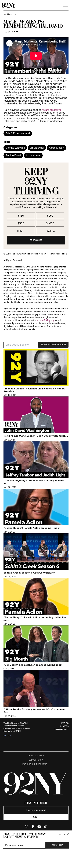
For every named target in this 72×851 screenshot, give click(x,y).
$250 (50, 215)
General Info (35, 756)
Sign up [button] (36, 817)
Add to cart (36, 240)
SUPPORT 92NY (61, 729)
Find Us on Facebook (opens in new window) (33, 826)
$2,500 (21, 231)
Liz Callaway (37, 147)
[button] (36, 14)
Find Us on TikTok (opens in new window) (45, 826)
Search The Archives (53, 344)
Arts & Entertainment (18, 133)
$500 (21, 223)
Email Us (7, 736)
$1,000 (50, 223)
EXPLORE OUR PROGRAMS (34, 764)
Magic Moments (51, 109)
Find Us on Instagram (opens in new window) (26, 826)
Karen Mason (56, 147)
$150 (21, 215)
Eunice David (13, 155)
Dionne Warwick (15, 147)
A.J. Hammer (33, 155)
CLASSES (64, 726)
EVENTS (65, 723)
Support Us (35, 760)
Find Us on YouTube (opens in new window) (39, 826)
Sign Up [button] (57, 845)
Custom (50, 231)
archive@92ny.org (45, 320)
